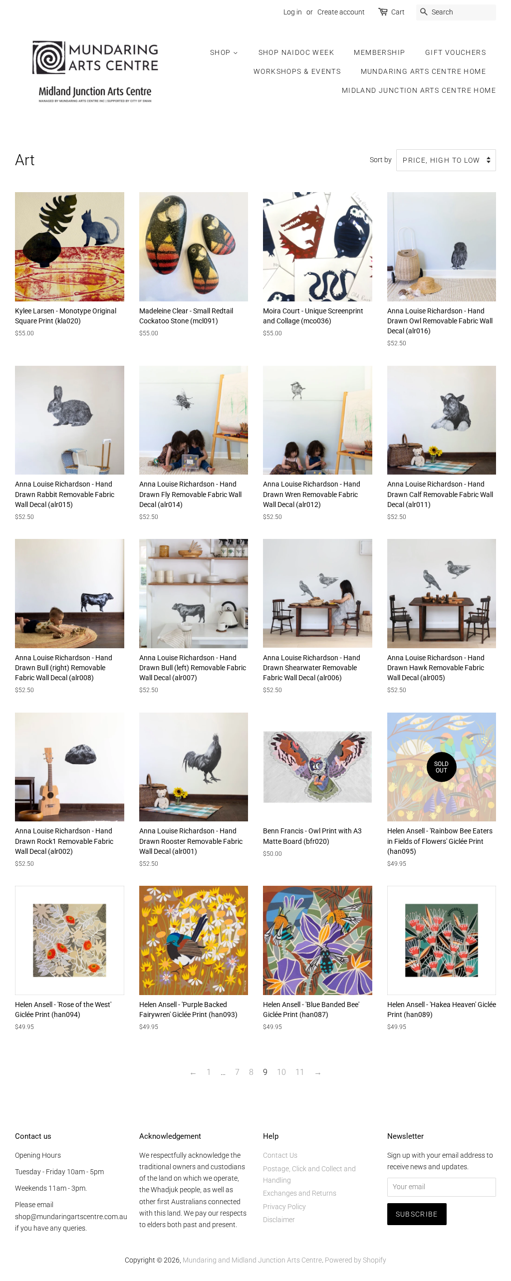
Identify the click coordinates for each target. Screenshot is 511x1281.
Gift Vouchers (455, 52)
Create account (341, 12)
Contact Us (280, 1155)
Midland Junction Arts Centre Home (419, 90)
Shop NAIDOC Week (296, 52)
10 (281, 1072)
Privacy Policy (284, 1207)
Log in (292, 12)
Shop (221, 52)
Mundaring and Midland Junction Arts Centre (252, 1260)
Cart (398, 12)
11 (299, 1072)
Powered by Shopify (355, 1260)
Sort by (381, 160)
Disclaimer (279, 1220)
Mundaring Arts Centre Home (423, 71)
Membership (379, 52)
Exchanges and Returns (299, 1193)
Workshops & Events (297, 71)
